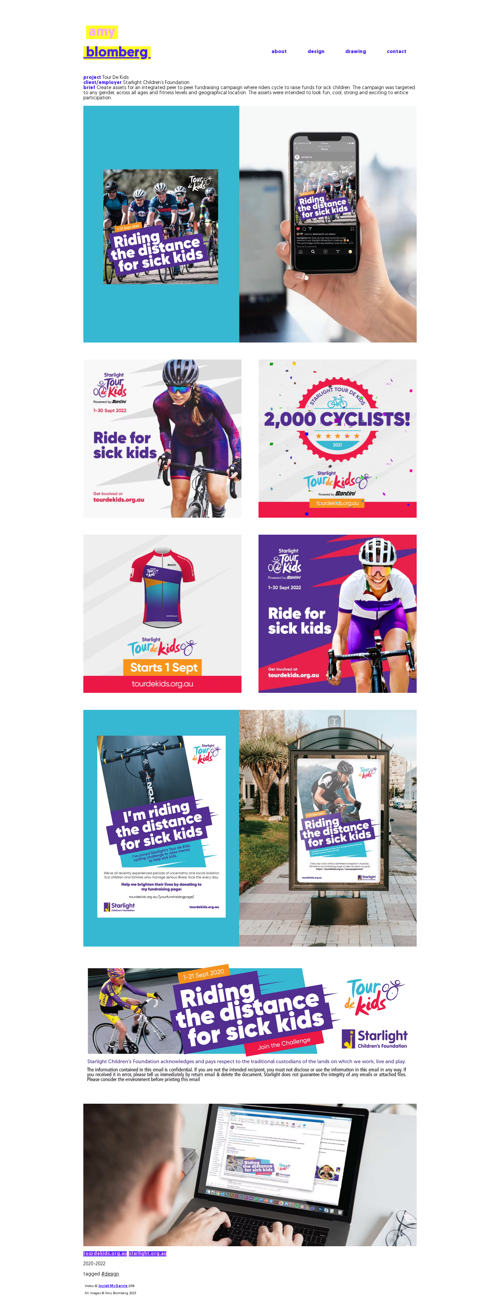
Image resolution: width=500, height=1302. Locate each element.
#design (110, 1274)
